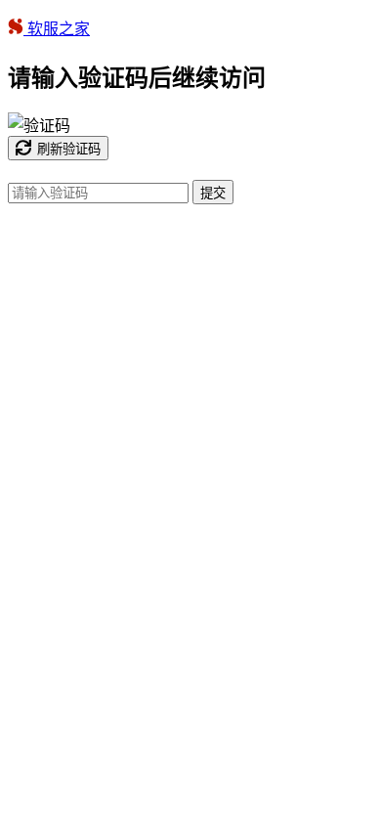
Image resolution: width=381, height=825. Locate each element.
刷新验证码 (69, 149)
